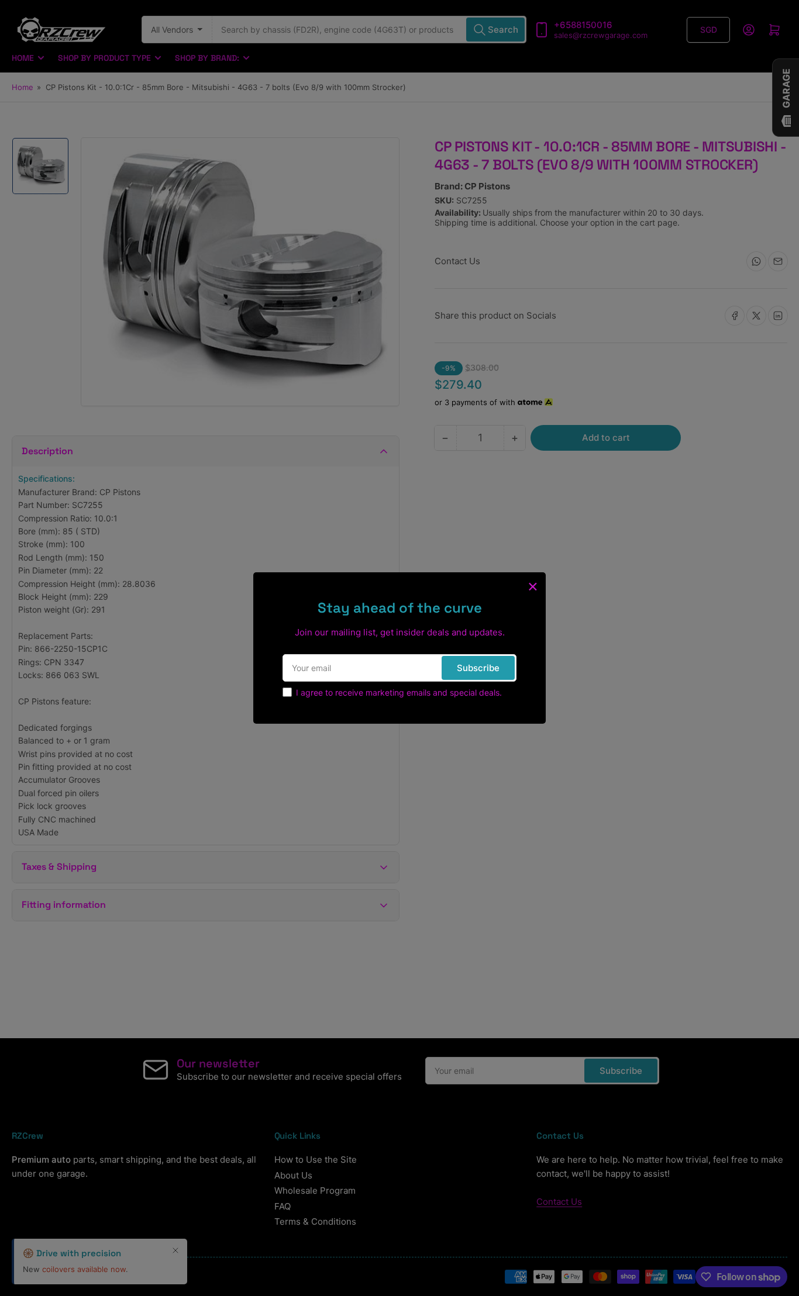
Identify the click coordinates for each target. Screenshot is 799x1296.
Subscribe (478, 667)
